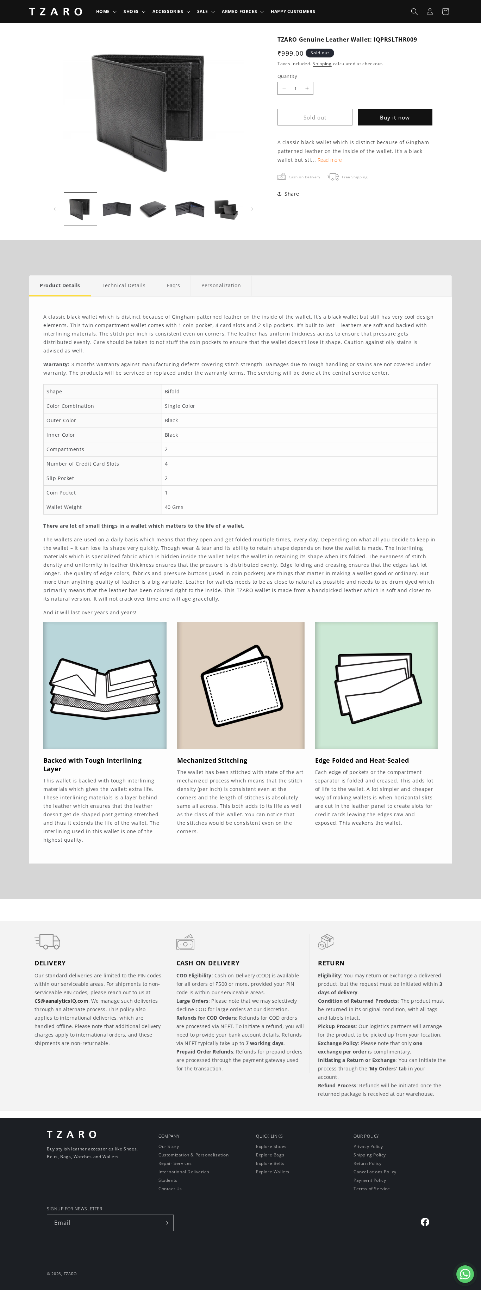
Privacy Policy (368, 1146)
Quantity (287, 76)
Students (167, 1180)
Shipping (322, 63)
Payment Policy (370, 1180)
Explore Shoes (271, 1146)
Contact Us (170, 1189)
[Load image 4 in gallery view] (189, 209)
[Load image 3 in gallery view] (153, 209)
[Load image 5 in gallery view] (226, 209)
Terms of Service (372, 1189)
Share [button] (292, 193)
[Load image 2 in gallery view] (116, 209)
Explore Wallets (272, 1172)
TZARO (70, 1273)
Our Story (168, 1146)
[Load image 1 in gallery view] (80, 209)
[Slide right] (252, 209)
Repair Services (175, 1163)
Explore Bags (270, 1155)
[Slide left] (54, 209)
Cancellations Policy (375, 1172)
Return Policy (368, 1163)
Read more (330, 159)
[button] (105, 11)
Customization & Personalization (193, 1155)
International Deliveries (183, 1172)
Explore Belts (270, 1163)
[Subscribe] (165, 1223)
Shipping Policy (370, 1155)
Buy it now (395, 117)
